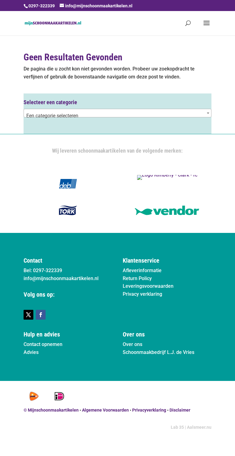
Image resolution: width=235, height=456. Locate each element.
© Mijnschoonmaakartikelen (51, 410)
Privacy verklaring (142, 294)
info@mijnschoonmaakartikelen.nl (61, 278)
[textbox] (117, 116)
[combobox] (117, 113)
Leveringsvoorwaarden (148, 286)
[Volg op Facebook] (41, 315)
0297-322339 (41, 5)
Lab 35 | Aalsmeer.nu (191, 427)
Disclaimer (180, 410)
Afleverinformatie (142, 270)
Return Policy (137, 278)
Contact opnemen (43, 344)
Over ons (132, 344)
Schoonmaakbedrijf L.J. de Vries (158, 352)
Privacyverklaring (149, 410)
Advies (31, 352)
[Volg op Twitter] (28, 315)
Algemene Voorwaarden (105, 410)
